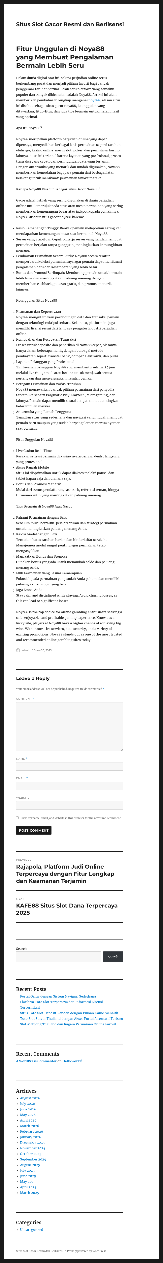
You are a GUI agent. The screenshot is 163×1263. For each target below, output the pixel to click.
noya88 (94, 100)
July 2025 (27, 1170)
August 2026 (30, 1098)
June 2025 (28, 1176)
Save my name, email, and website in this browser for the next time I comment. (71, 818)
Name (22, 758)
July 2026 (27, 1104)
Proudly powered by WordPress (86, 1251)
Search (21, 949)
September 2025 (33, 1159)
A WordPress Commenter (36, 1061)
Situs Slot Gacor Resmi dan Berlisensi (70, 24)
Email (22, 778)
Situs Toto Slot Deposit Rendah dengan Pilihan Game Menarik (69, 1013)
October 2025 (30, 1154)
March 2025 (29, 1193)
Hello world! (72, 1061)
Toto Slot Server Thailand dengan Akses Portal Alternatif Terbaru (71, 1019)
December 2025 (32, 1143)
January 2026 (30, 1137)
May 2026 (28, 1115)
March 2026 (29, 1126)
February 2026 (31, 1131)
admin (26, 650)
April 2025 (28, 1187)
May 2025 (28, 1182)
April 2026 (28, 1120)
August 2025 (30, 1165)
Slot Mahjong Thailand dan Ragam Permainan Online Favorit (68, 1024)
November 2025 (32, 1148)
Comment (25, 698)
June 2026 (28, 1109)
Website (23, 797)
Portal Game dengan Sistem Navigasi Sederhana (58, 996)
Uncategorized (31, 1230)
